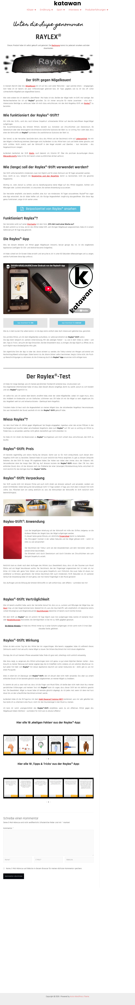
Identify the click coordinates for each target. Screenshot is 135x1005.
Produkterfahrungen (95, 9)
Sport (59, 9)
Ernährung (45, 9)
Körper (30, 9)
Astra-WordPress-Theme (79, 996)
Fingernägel (64, 536)
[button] (5, 745)
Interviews (74, 9)
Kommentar (8, 828)
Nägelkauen (30, 86)
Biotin (31, 153)
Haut (5, 608)
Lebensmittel (81, 138)
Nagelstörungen (14, 619)
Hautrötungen (43, 611)
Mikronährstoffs (10, 156)
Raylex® (87, 103)
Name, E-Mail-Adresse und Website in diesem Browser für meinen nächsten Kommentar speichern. (44, 868)
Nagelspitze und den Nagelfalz (45, 176)
